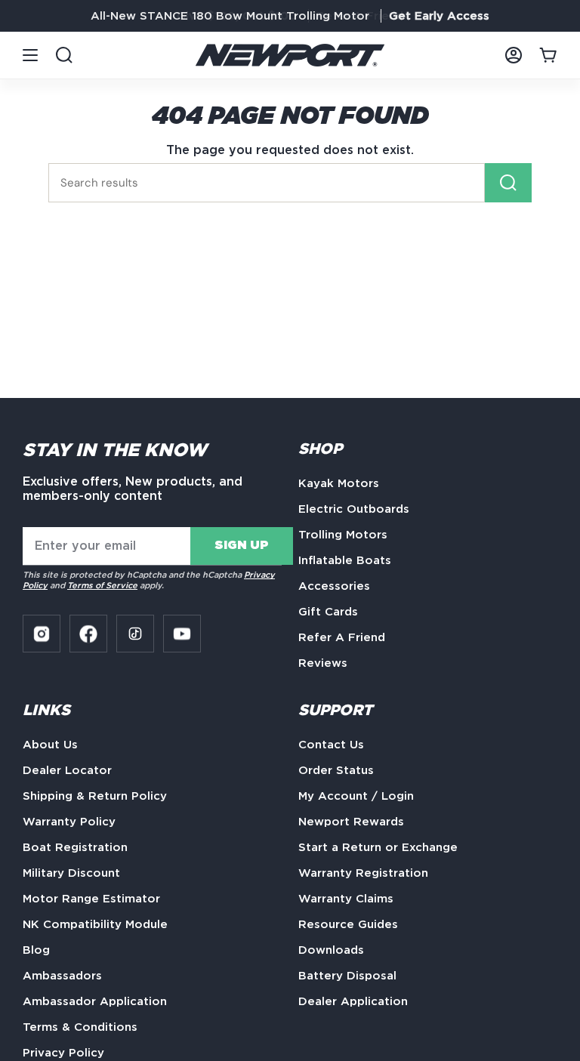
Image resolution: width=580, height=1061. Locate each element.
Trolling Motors (342, 534)
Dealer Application (353, 1001)
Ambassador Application (95, 1001)
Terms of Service (102, 585)
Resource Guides (348, 924)
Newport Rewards (351, 821)
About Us (50, 744)
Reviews (322, 663)
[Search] (508, 182)
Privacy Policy (63, 1052)
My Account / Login (356, 796)
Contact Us (331, 744)
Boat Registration (75, 847)
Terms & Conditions (80, 1027)
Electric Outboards (353, 509)
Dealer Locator (67, 770)
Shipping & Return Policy (95, 796)
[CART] (548, 55)
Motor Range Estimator (91, 898)
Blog (36, 950)
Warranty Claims (345, 898)
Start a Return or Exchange (378, 847)
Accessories (334, 586)
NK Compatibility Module (95, 924)
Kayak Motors (338, 483)
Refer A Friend (341, 637)
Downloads (331, 950)
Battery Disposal (347, 975)
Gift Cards (328, 611)
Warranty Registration (363, 873)
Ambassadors (62, 975)
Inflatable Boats (344, 560)
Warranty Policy (69, 821)
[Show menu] (30, 55)
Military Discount (71, 873)
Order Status (336, 770)
